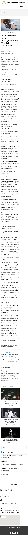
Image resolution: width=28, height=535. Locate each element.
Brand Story (10, 345)
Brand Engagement (8, 344)
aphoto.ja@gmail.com (11, 332)
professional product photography (9, 323)
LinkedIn (11, 337)
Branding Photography (8, 53)
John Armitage (6, 50)
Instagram (15, 335)
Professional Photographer (7, 346)
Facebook (3, 337)
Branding (15, 345)
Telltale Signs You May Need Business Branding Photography (10, 421)
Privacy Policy (14, 529)
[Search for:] (14, 447)
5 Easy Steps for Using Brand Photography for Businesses (10, 439)
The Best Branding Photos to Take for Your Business (10, 402)
